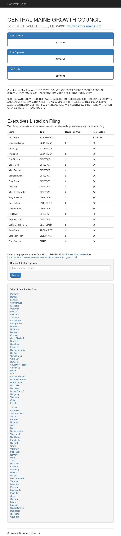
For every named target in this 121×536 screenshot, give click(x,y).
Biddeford (14, 326)
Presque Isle (16, 323)
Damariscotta (16, 431)
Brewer (13, 332)
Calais (13, 496)
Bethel (13, 370)
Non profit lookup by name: (24, 263)
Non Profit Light (16, 4)
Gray (12, 400)
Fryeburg (14, 469)
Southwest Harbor (18, 364)
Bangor (13, 296)
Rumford (14, 361)
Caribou (14, 466)
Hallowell (14, 463)
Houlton (14, 352)
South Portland (17, 413)
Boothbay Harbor (18, 349)
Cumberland (16, 355)
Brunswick (15, 410)
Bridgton (14, 475)
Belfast (13, 311)
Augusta (14, 407)
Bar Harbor (15, 437)
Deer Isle (14, 484)
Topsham (14, 481)
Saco (12, 425)
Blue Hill (14, 341)
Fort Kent (14, 487)
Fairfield (14, 493)
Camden (14, 419)
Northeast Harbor (18, 379)
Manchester (15, 451)
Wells (12, 457)
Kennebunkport (17, 376)
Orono (13, 445)
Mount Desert (16, 382)
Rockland (14, 422)
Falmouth (14, 314)
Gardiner (14, 358)
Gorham (14, 335)
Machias (14, 472)
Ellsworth (14, 305)
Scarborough (16, 302)
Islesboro (14, 513)
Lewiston (14, 299)
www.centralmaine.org (84, 25)
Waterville (14, 308)
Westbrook (15, 434)
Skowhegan (15, 344)
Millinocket (15, 385)
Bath (12, 428)
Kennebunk (15, 320)
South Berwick (17, 507)
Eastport (14, 504)
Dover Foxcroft (17, 391)
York (12, 460)
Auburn (13, 416)
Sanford (14, 442)
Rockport (14, 329)
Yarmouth (14, 317)
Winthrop (14, 397)
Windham (14, 448)
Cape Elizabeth (17, 338)
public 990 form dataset (75, 254)
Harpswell (14, 388)
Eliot (12, 373)
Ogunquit (14, 516)
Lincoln (13, 403)
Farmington (15, 439)
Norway (13, 454)
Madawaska (16, 490)
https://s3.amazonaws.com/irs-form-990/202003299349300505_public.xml (42, 257)
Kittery (13, 501)
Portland (14, 293)
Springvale (15, 367)
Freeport (14, 346)
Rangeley (14, 394)
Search (15, 275)
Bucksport (15, 510)
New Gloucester (17, 478)
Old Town (14, 498)
